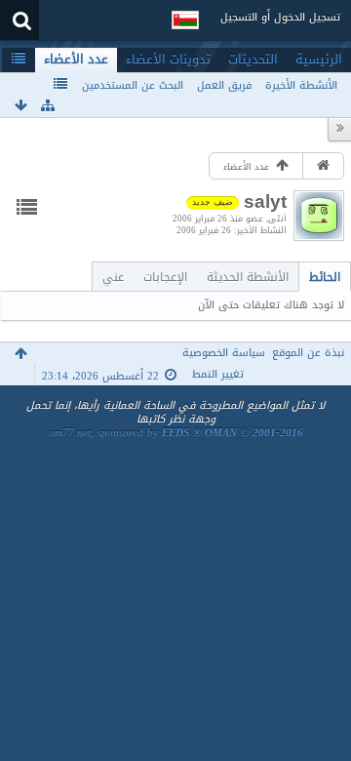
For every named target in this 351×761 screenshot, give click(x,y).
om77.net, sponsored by (176, 432)
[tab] (324, 276)
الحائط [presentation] (324, 276)
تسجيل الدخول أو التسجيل (280, 17)
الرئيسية (318, 59)
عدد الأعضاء (76, 59)
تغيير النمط (218, 374)
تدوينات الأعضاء (168, 59)
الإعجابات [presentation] (165, 276)
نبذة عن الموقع (308, 352)
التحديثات (253, 59)
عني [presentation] (113, 276)
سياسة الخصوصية (223, 352)
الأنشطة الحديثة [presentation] (248, 276)
